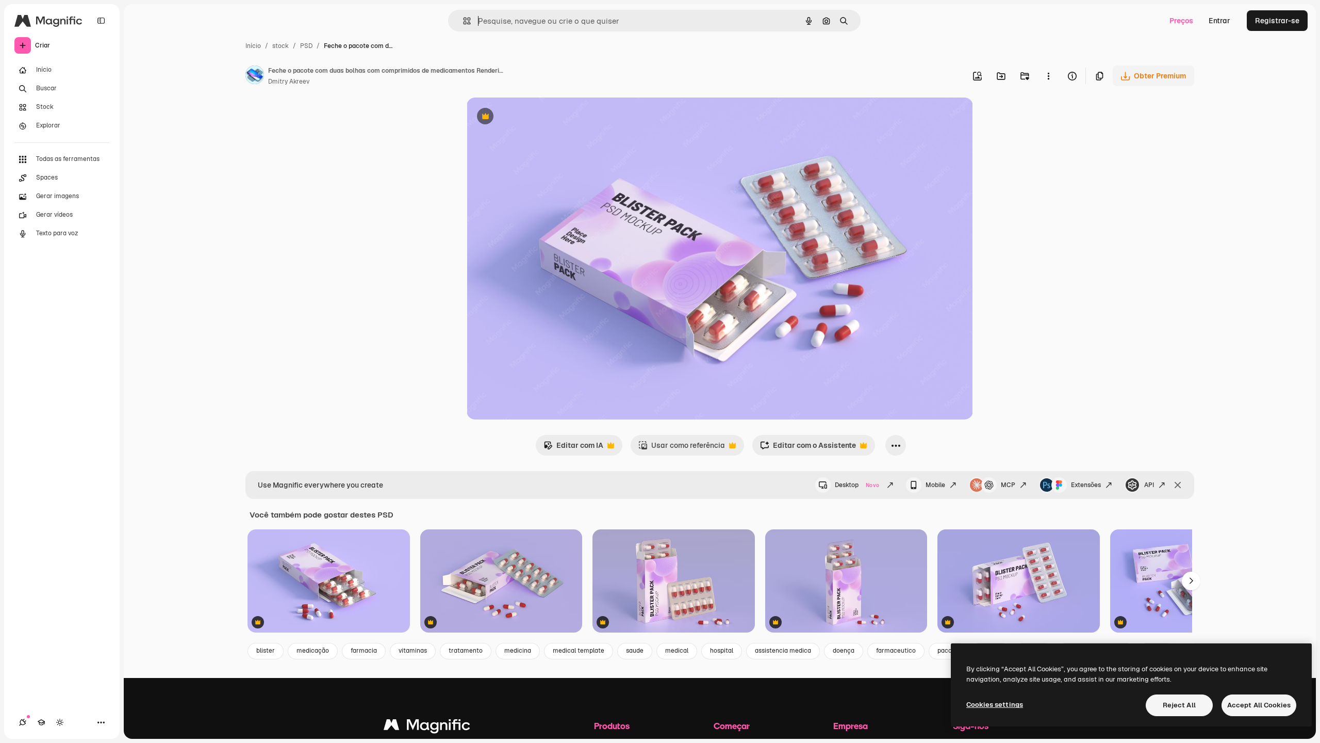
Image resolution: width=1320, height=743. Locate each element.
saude (635, 651)
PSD (306, 46)
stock (280, 46)
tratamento (466, 651)
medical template (578, 651)
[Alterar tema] (60, 722)
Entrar (1219, 20)
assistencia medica (783, 651)
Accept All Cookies (1259, 705)
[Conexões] (22, 722)
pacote (947, 651)
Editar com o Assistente (808, 448)
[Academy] (41, 722)
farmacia (364, 651)
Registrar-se (1277, 20)
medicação (312, 651)
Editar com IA (573, 448)
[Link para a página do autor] (254, 76)
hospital (721, 651)
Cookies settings (994, 704)
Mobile (935, 485)
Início (253, 46)
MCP (1008, 485)
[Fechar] (1178, 485)
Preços (1181, 20)
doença (843, 651)
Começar (732, 725)
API (1149, 485)
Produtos (612, 725)
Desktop (857, 485)
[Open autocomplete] (463, 21)
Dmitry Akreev (288, 81)
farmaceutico (896, 651)
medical (676, 651)
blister (265, 651)
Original (532, 117)
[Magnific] (427, 727)
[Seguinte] (1191, 581)
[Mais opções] (1048, 76)
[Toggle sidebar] (101, 20)
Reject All (1179, 705)
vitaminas (413, 651)
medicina (517, 651)
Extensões (1086, 485)
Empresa (850, 725)
